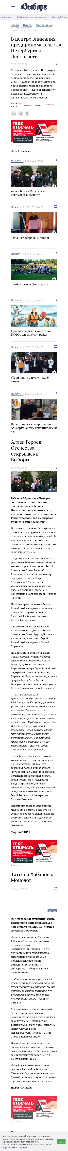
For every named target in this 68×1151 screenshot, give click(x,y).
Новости (27, 24)
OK (61, 1141)
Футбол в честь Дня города (26, 16)
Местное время (44, 24)
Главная (15, 24)
